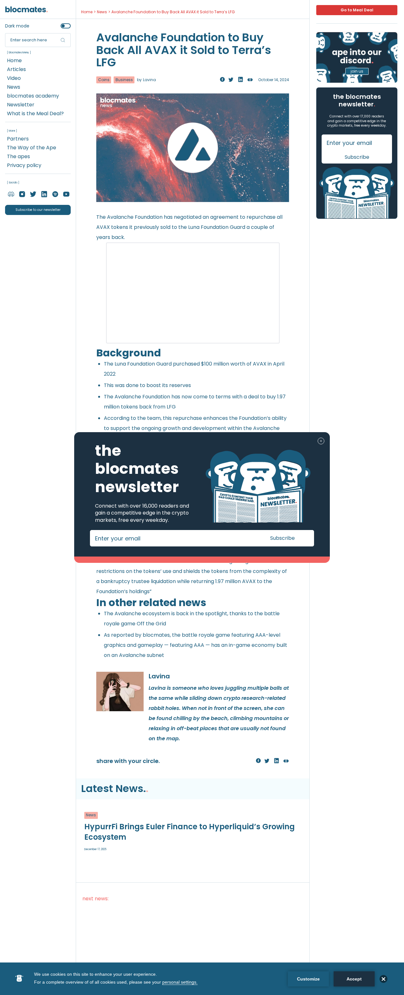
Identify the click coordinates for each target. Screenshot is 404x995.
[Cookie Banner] (202, 978)
